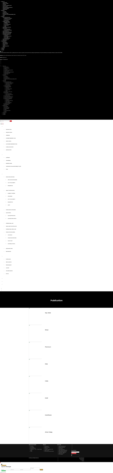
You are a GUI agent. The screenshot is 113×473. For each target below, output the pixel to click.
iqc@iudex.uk (4, 57)
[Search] (11, 121)
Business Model (5, 13)
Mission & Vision (5, 3)
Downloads (6, 106)
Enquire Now (6, 20)
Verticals (2, 16)
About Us (3, 1)
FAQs (4, 15)
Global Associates (6, 8)
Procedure (6, 23)
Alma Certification (7, 29)
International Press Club (7, 33)
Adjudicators (5, 9)
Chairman (4, 4)
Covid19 (4, 114)
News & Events (6, 107)
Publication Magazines (7, 34)
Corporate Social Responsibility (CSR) (9, 14)
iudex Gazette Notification (7, 32)
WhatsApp (4, 470)
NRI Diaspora (6, 104)
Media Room (5, 105)
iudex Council (5, 6)
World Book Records (7, 36)
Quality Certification (6, 21)
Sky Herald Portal (7, 38)
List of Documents (7, 19)
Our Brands (5, 12)
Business (2, 10)
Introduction (5, 2)
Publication (82, 459)
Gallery (5, 109)
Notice (5, 111)
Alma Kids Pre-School (8, 30)
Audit (5, 26)
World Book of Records (7, 27)
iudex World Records (6, 17)
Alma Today (8, 101)
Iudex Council (46, 450)
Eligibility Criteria (7, 22)
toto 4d (4, 472)
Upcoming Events (7, 110)
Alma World (5, 28)
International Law (6, 31)
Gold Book (6, 35)
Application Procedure (8, 18)
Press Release (6, 108)
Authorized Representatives (7, 7)
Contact (4, 113)
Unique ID (4, 112)
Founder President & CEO (7, 5)
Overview (4, 11)
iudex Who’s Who (7, 103)
